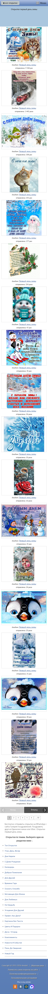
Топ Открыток (11, 845)
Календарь (9, 867)
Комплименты (11, 937)
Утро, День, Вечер (12, 851)
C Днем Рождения (12, 862)
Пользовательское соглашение (24, 978)
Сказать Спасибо (12, 889)
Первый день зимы (27, 65)
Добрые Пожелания (13, 872)
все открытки (10, 3)
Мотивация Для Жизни (15, 894)
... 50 (37, 818)
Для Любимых (11, 899)
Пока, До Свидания (13, 948)
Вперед (34, 810)
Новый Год (9, 953)
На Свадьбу (10, 905)
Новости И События (13, 943)
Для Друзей (10, 878)
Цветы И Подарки (12, 926)
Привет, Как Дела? (13, 916)
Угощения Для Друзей (14, 910)
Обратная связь (37, 966)
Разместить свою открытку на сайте (23, 970)
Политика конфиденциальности (23, 974)
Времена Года (11, 883)
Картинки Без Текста (14, 921)
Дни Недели (10, 856)
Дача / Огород (11, 932)
